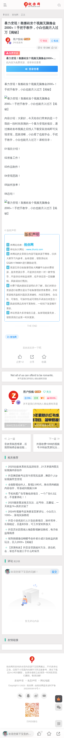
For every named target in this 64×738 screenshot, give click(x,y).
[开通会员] (58, 698)
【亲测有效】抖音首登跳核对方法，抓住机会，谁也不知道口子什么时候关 (29, 549)
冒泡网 (15, 14)
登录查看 (33, 69)
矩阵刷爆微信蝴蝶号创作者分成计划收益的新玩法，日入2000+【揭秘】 (31, 540)
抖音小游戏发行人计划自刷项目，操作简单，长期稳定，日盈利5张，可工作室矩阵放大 (31, 522)
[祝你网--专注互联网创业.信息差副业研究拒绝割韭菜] (32, 659)
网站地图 (45, 680)
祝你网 (30, 685)
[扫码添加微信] (58, 707)
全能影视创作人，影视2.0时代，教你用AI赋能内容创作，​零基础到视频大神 (31, 486)
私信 (56, 40)
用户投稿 (18, 39)
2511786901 (16, 262)
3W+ (29, 397)
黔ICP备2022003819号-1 (40, 687)
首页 (6, 14)
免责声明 (32, 680)
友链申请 (19, 680)
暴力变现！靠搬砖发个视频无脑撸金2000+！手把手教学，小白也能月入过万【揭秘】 (31, 27)
